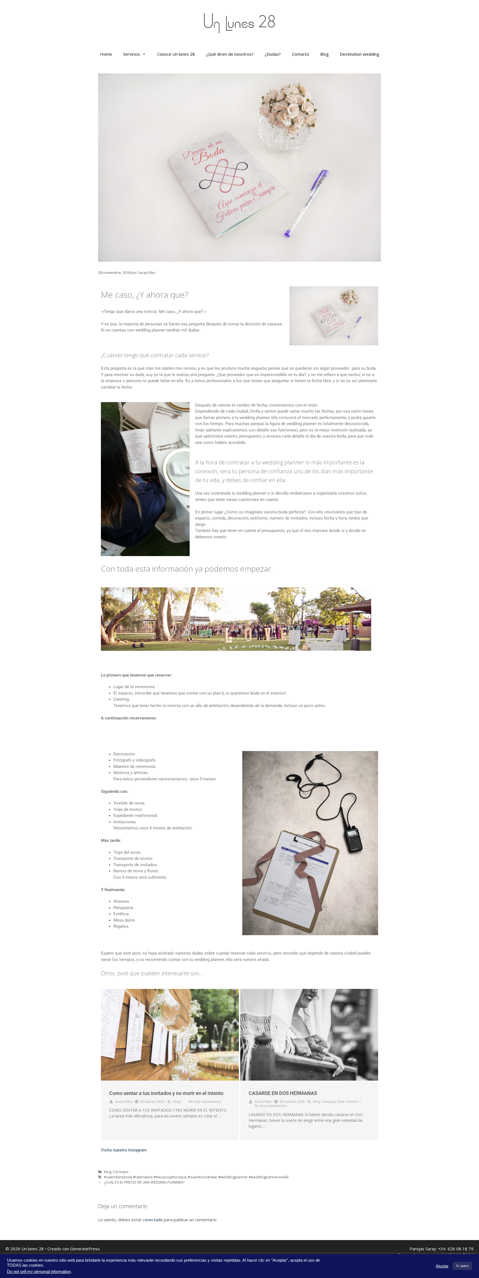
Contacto (300, 54)
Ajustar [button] (442, 1266)
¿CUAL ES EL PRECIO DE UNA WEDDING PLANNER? (144, 1182)
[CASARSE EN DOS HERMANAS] (309, 1035)
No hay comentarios (205, 1101)
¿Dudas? (273, 54)
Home (106, 54)
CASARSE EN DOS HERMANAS (283, 1093)
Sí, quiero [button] (462, 1265)
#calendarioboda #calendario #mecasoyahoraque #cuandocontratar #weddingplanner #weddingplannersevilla (196, 1176)
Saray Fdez (123, 1101)
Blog (324, 54)
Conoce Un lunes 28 (176, 54)
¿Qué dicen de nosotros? (230, 54)
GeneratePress (85, 1248)
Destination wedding (359, 54)
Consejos (329, 1101)
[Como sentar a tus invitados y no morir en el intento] (170, 1035)
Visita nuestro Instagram (124, 1150)
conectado (153, 1219)
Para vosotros (348, 1101)
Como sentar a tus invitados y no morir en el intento (166, 1093)
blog (176, 1101)
